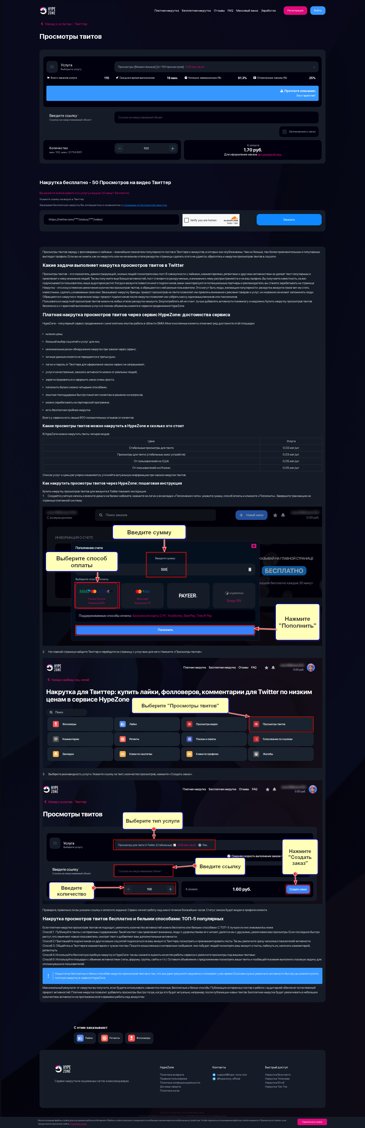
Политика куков (78, 1123)
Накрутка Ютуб (274, 1082)
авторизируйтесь (270, 154)
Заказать (289, 219)
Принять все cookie (312, 1122)
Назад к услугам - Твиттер (65, 24)
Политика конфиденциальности (180, 1082)
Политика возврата (172, 1074)
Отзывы (219, 10)
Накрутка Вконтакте (278, 1074)
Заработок (268, 10)
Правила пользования (173, 1078)
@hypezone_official (228, 1078)
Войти (318, 10)
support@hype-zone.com (232, 1074)
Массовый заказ (247, 10)
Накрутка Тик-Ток (276, 1086)
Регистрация (295, 10)
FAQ (230, 10)
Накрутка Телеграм (277, 1078)
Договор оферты (170, 1086)
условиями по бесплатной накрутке (145, 205)
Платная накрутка (167, 10)
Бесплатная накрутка (196, 10)
